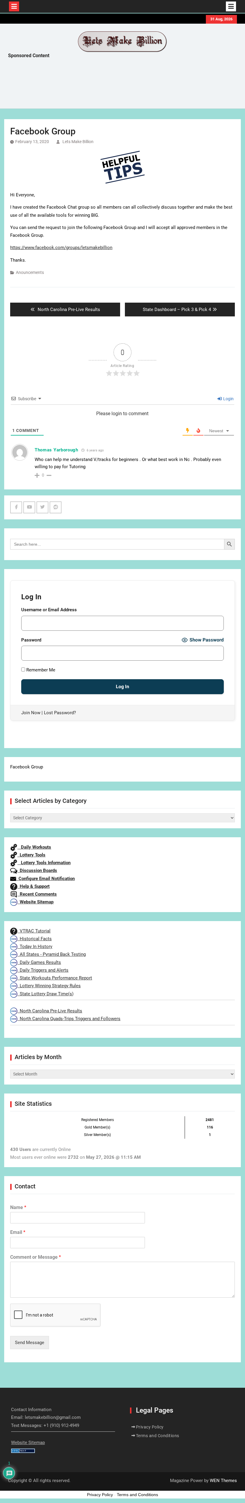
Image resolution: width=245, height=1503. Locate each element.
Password (31, 640)
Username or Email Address (49, 609)
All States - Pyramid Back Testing (51, 954)
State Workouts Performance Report (54, 978)
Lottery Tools (31, 855)
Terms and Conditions (157, 1435)
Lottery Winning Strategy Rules (49, 985)
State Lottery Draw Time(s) (45, 994)
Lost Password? (60, 712)
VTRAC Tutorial (33, 931)
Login (228, 398)
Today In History (34, 946)
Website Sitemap (35, 902)
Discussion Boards (37, 870)
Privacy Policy (150, 1427)
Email (17, 1232)
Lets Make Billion (78, 141)
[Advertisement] (117, 85)
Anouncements (30, 272)
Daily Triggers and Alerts (42, 970)
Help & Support (33, 886)
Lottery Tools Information (44, 862)
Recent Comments (37, 894)
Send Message (29, 1342)
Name (18, 1207)
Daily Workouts (34, 847)
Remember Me (40, 670)
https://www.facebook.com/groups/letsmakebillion (61, 247)
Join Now (30, 712)
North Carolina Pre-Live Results (49, 1011)
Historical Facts (34, 938)
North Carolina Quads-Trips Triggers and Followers (68, 1018)
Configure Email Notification (45, 878)
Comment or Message (35, 1257)
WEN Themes (223, 1480)
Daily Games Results (39, 962)
